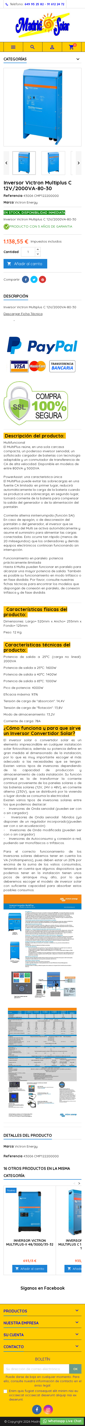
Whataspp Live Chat (64, 1421)
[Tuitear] (34, 279)
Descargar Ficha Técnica (23, 314)
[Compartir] (25, 279)
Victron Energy (26, 1146)
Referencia (13, 196)
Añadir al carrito (24, 263)
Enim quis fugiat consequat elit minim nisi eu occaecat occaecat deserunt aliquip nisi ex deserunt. (43, 1395)
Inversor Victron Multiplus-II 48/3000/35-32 (29, 1242)
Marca (9, 202)
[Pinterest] (42, 279)
